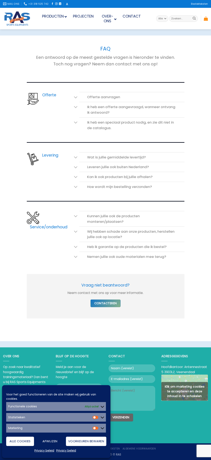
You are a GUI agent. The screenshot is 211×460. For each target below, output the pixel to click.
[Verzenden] (194, 18)
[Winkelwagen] (206, 18)
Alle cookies (19, 441)
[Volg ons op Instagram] (56, 4)
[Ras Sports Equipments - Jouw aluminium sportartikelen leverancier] (17, 18)
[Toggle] (76, 97)
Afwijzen (49, 441)
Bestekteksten (199, 4)
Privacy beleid (44, 450)
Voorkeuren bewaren (86, 441)
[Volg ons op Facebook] (52, 4)
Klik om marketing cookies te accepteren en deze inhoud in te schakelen (185, 391)
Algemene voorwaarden (139, 448)
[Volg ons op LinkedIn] (60, 4)
